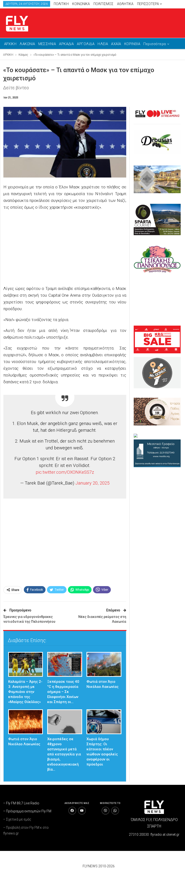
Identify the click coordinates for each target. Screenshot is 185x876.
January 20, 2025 (92, 483)
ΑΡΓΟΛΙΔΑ (85, 44)
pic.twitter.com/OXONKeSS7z (65, 472)
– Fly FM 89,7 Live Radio (21, 803)
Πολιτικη (61, 4)
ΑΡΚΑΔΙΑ (66, 44)
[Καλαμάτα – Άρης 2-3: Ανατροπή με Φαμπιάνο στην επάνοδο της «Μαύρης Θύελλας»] (25, 664)
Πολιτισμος (103, 4)
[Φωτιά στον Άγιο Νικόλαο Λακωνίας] (104, 664)
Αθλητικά (125, 4)
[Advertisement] (64, 248)
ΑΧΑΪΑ (116, 44)
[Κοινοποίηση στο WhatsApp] (115, 810)
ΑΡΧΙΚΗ (10, 44)
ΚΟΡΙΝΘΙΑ (132, 44)
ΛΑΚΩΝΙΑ (27, 44)
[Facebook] (72, 810)
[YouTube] (82, 810)
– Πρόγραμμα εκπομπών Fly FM (27, 811)
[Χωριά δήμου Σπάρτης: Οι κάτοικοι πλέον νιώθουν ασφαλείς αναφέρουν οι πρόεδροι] (104, 721)
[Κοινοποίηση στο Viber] (105, 810)
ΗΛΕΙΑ (103, 44)
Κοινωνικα (81, 4)
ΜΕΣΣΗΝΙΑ (47, 44)
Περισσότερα (148, 4)
